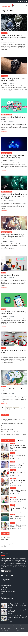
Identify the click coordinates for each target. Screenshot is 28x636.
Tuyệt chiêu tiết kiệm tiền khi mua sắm (17, 473)
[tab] (8, 440)
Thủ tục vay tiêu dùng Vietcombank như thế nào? (12, 390)
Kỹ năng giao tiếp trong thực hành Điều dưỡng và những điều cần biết (18, 447)
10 (21, 409)
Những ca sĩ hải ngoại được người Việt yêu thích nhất (17, 464)
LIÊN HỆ (19, 625)
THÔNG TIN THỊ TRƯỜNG (8, 544)
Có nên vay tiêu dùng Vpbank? (11, 275)
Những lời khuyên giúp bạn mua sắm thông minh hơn (18, 491)
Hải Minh (5, 42)
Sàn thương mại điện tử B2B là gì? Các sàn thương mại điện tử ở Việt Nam (12, 237)
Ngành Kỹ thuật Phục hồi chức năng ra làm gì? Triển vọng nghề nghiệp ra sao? (17, 617)
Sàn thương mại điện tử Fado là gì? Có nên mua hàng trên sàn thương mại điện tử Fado (14, 196)
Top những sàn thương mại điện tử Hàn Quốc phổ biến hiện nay (12, 157)
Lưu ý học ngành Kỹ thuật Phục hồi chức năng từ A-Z (17, 610)
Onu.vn (3, 558)
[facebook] (18, 1)
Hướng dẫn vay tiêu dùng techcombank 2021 (14, 351)
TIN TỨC (4, 272)
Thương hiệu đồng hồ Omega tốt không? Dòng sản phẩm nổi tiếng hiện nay (13, 37)
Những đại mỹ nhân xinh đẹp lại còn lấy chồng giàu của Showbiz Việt (18, 508)
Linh (12, 450)
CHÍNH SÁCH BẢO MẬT (12, 625)
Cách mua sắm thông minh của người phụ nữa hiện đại (18, 526)
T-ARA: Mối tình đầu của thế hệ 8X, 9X (18, 456)
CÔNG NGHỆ (5, 33)
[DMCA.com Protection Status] (14, 571)
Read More (3, 51)
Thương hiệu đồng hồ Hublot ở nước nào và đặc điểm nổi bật (13, 80)
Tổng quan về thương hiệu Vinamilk (9, 431)
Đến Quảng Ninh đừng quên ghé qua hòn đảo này (17, 517)
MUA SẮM (13, 470)
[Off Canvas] (2, 5)
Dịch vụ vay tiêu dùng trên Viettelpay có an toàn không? (13, 313)
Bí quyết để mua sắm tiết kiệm (18, 499)
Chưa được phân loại (6, 114)
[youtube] (20, 1)
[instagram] (22, 1)
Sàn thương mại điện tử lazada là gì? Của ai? (13, 118)
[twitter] (26, 1)
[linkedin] (24, 1)
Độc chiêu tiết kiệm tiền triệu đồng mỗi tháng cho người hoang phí (18, 482)
